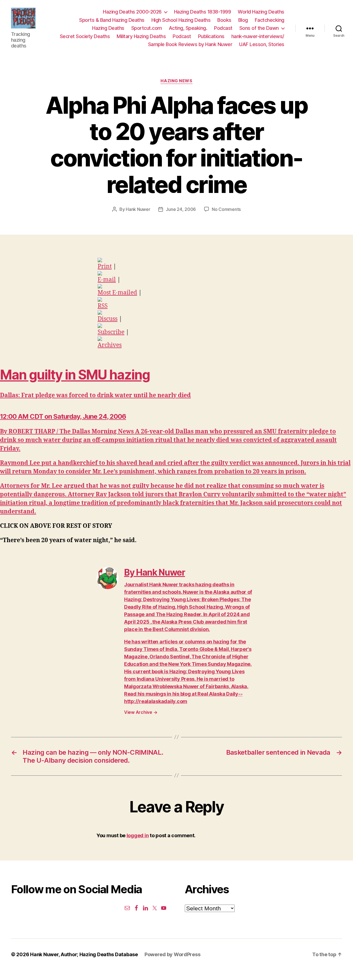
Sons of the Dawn (259, 28)
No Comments (226, 209)
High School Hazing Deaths (181, 20)
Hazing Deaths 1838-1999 (202, 12)
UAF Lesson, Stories (261, 44)
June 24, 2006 (181, 209)
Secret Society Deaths (85, 36)
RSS (103, 306)
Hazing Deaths (108, 28)
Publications (211, 36)
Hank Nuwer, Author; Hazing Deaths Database (84, 954)
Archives (110, 345)
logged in (138, 835)
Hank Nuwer (138, 209)
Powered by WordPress (172, 954)
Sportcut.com (146, 28)
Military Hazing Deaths (141, 36)
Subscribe (111, 332)
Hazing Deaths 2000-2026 (132, 12)
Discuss (107, 319)
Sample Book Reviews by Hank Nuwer (190, 44)
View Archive (140, 712)
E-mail (107, 279)
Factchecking (269, 20)
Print (105, 266)
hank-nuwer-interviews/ (257, 36)
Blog (243, 20)
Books (224, 20)
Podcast (223, 28)
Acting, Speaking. (188, 28)
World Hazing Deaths (261, 12)
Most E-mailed (117, 292)
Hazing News (176, 80)
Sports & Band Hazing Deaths (112, 20)
